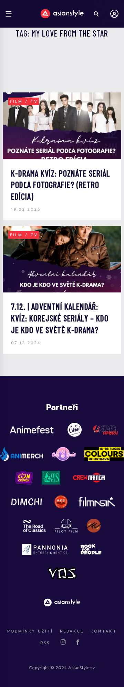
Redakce (72, 631)
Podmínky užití (30, 631)
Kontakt (104, 631)
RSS (45, 643)
